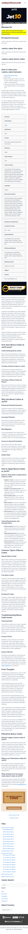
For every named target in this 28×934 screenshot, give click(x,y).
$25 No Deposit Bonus (8, 839)
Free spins (17, 22)
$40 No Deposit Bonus (8, 843)
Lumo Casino (4, 898)
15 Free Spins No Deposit (9, 857)
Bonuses (4, 22)
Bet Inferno (4, 894)
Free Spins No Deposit (6, 853)
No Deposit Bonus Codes (14, 808)
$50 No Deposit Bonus (8, 846)
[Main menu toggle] (25, 2)
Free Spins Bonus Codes (7, 851)
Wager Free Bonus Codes (7, 876)
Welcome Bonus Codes (7, 874)
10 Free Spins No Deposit (9, 855)
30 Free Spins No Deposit (9, 864)
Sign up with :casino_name (10, 75)
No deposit (10, 22)
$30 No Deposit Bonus (8, 841)
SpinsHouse (4, 901)
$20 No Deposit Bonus (8, 836)
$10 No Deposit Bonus (8, 832)
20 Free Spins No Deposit (9, 860)
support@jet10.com (6, 665)
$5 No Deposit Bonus (8, 829)
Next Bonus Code (14, 817)
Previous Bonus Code (14, 815)
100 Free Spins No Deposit (9, 871)
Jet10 (5, 125)
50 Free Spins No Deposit (9, 867)
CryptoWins (4, 896)
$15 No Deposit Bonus (8, 834)
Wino (2, 891)
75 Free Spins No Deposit (9, 869)
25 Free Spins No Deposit (9, 862)
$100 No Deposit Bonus (8, 848)
